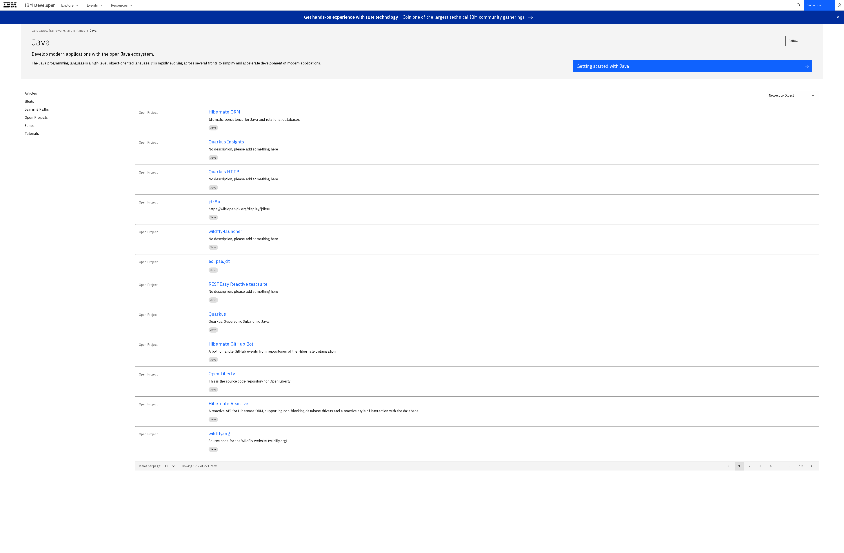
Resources (119, 5)
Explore (67, 5)
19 (801, 466)
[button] (798, 5)
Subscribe (814, 5)
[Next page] (811, 466)
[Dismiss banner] (837, 17)
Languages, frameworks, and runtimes (58, 31)
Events (92, 5)
